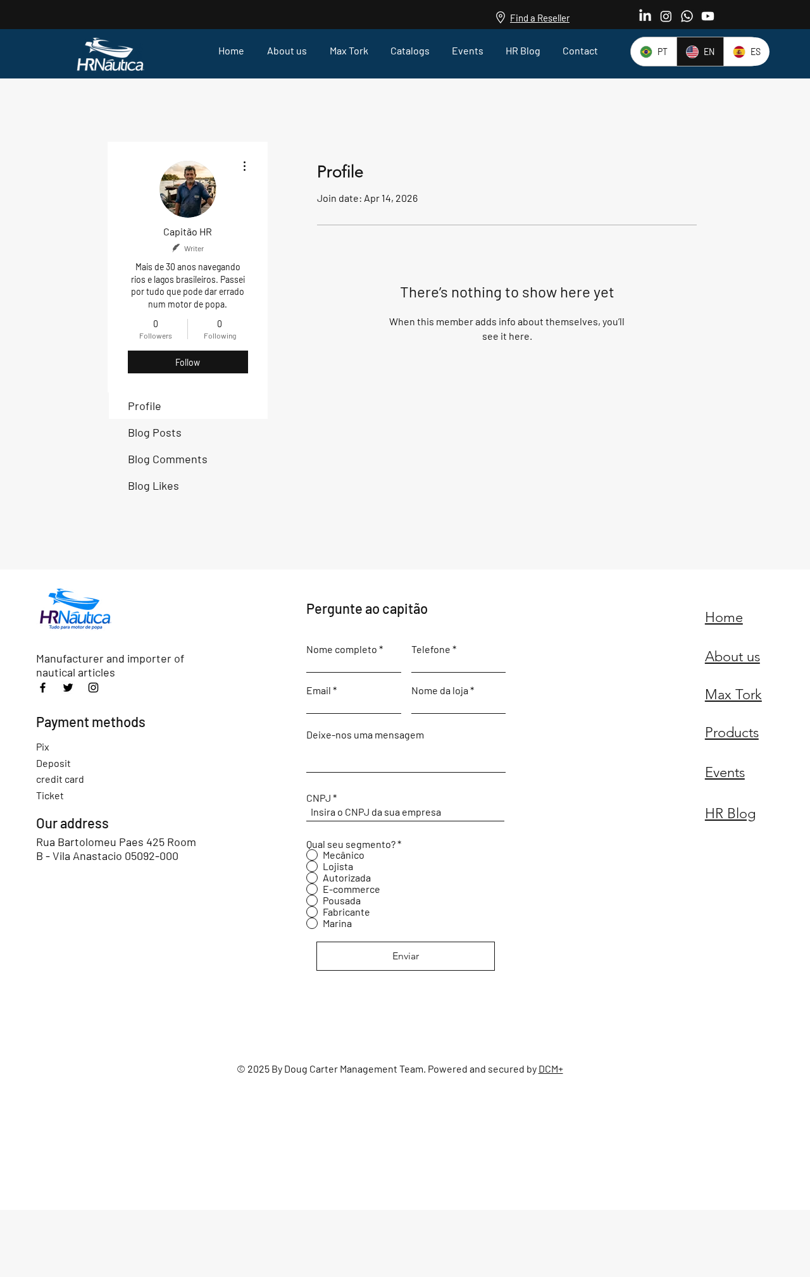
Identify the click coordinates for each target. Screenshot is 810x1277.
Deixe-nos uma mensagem (365, 735)
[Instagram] (666, 16)
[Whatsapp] (687, 16)
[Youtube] (708, 16)
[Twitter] (68, 687)
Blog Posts (155, 432)
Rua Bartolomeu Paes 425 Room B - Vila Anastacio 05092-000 (116, 849)
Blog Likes (153, 485)
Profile (144, 406)
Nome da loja (439, 690)
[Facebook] (42, 687)
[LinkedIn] (645, 16)
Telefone (431, 649)
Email (318, 690)
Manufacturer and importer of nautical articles (110, 665)
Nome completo (341, 649)
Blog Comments (168, 459)
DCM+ (551, 1068)
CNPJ (318, 798)
